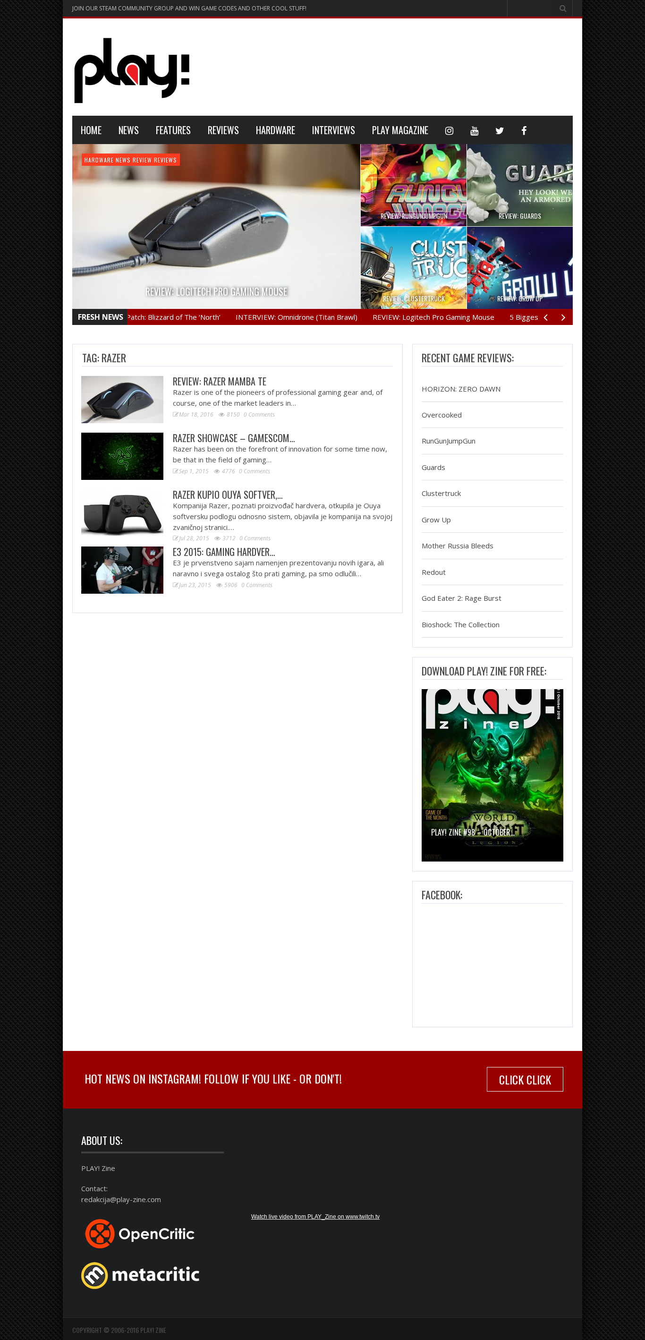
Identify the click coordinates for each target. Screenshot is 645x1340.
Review (142, 160)
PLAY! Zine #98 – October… (473, 832)
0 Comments (259, 414)
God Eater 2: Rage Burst (461, 598)
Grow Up (436, 519)
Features (173, 130)
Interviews (333, 130)
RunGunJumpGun (448, 441)
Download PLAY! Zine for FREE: (484, 670)
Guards (433, 467)
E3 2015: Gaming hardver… (224, 552)
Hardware (275, 130)
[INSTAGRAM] (449, 130)
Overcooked (442, 414)
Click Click (525, 1079)
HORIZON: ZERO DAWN (461, 388)
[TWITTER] (500, 130)
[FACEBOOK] (524, 130)
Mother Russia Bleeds (457, 546)
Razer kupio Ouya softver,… (228, 494)
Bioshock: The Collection (461, 624)
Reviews (223, 130)
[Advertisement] (401, 65)
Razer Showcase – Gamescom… (234, 438)
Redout (434, 572)
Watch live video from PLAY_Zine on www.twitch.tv (315, 1216)
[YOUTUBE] (474, 130)
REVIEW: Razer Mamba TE (219, 381)
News (129, 130)
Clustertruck (441, 493)
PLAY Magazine (400, 130)
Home (91, 130)
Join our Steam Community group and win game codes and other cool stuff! (189, 8)
